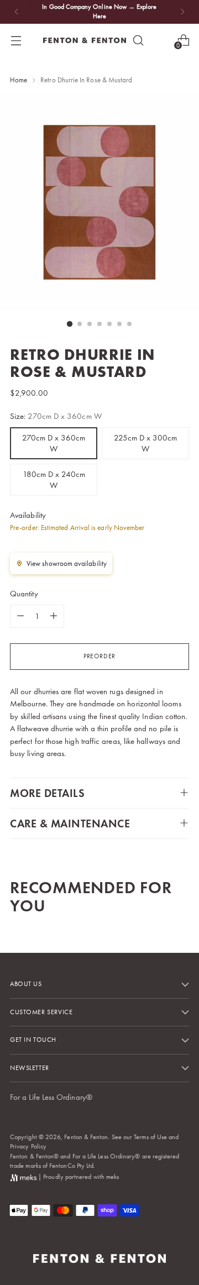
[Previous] (16, 12)
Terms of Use (150, 1137)
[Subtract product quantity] (20, 616)
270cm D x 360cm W (53, 443)
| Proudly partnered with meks (77, 1177)
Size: (56, 416)
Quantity (24, 593)
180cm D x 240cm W (54, 480)
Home (18, 80)
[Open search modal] (138, 40)
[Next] (182, 12)
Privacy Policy (28, 1146)
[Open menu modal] (15, 40)
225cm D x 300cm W (145, 443)
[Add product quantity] (54, 616)
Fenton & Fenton (86, 1137)
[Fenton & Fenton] (84, 40)
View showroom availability (67, 563)
